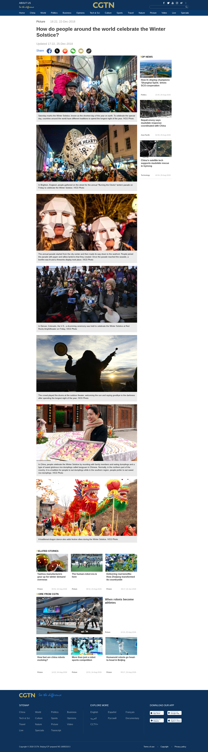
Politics (54, 13)
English (94, 712)
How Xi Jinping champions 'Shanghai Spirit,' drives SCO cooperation (155, 83)
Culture (108, 13)
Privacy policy (180, 747)
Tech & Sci (95, 13)
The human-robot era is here (84, 575)
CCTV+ (94, 724)
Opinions (80, 13)
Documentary (132, 718)
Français (130, 712)
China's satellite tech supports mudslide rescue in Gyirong (155, 163)
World (43, 13)
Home (22, 13)
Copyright (165, 747)
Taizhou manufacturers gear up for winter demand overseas (51, 577)
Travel (131, 13)
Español (112, 712)
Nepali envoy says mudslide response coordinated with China (153, 123)
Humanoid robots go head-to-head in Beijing (120, 658)
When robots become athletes (119, 601)
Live (174, 13)
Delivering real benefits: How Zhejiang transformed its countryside (120, 577)
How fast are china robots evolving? (51, 658)
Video (164, 13)
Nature (142, 13)
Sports (120, 13)
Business (67, 13)
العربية (93, 718)
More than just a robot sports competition (83, 658)
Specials (185, 13)
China (32, 13)
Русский (112, 718)
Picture (153, 13)
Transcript (56, 730)
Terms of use (149, 747)
